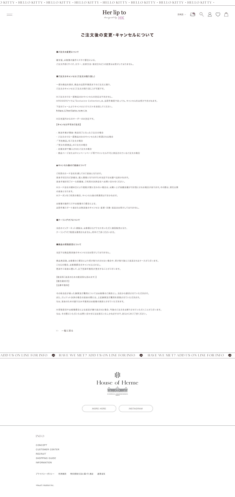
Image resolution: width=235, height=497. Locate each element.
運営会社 (101, 474)
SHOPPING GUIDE (46, 458)
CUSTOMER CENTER (47, 450)
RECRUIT (41, 454)
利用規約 (62, 474)
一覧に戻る (67, 331)
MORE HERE (99, 409)
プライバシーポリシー (45, 474)
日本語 (180, 14)
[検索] (202, 14)
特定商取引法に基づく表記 (82, 474)
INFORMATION (44, 463)
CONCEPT (41, 445)
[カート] (226, 14)
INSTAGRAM (136, 409)
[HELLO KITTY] (192, 14)
